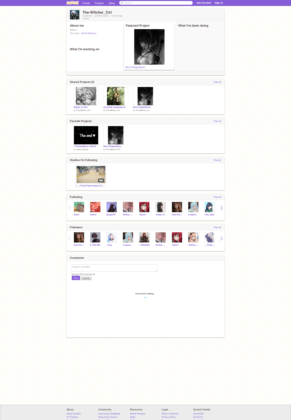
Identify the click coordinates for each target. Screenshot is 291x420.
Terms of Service (170, 413)
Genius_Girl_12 (128, 214)
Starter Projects (137, 413)
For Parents (72, 416)
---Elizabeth (144, 244)
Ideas (112, 3)
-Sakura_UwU (193, 244)
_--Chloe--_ (209, 244)
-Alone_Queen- (82, 149)
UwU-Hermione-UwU (177, 214)
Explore (99, 3)
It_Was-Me (95, 244)
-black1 (142, 214)
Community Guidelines (109, 413)
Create (86, 3)
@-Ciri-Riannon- (89, 33)
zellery (93, 214)
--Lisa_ (109, 244)
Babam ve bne (81, 107)
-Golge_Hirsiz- (161, 214)
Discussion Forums (107, 416)
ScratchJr (198, 416)
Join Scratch (203, 3)
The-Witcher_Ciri (83, 110)
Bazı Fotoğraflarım (135, 67)
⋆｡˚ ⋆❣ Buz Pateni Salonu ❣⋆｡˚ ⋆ (90, 185)
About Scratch (74, 413)
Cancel (86, 278)
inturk (76, 214)
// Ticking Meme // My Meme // (86, 146)
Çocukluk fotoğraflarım (114, 107)
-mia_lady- (209, 214)
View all (217, 81)
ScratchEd (198, 413)
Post (76, 278)
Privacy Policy (169, 416)
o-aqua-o (192, 214)
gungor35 (111, 214)
